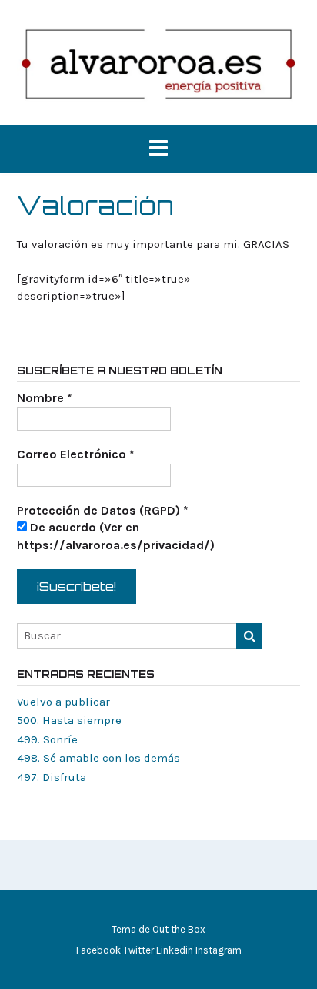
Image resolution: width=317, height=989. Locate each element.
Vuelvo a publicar (63, 702)
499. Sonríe (47, 739)
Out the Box (178, 929)
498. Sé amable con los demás (98, 758)
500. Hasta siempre (69, 720)
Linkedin (174, 950)
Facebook (98, 950)
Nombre (44, 398)
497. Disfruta (51, 777)
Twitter (138, 950)
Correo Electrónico (76, 454)
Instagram (218, 950)
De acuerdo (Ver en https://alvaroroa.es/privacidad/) (116, 535)
